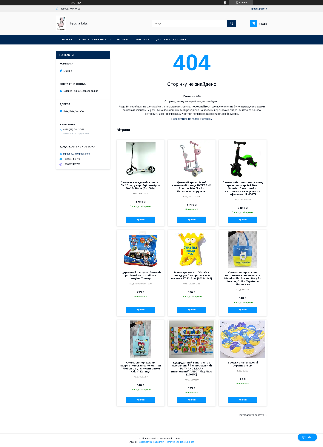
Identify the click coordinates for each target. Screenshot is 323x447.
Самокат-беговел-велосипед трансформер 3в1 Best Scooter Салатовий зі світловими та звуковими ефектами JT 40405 (242, 188)
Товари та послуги (93, 39)
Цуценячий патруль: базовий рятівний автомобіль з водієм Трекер (141, 275)
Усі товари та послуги (251, 415)
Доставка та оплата (171, 39)
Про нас (123, 39)
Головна (65, 39)
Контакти (143, 39)
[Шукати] (231, 23)
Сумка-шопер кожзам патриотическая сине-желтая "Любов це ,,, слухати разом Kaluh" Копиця (140, 367)
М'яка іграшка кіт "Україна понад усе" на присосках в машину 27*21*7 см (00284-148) (191, 275)
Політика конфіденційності (180, 442)
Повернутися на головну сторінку (191, 118)
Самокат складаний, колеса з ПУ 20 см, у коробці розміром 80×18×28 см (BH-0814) (141, 185)
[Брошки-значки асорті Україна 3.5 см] (243, 339)
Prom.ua (179, 438)
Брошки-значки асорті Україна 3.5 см (242, 364)
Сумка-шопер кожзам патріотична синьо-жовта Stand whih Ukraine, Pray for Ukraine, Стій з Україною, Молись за (243, 278)
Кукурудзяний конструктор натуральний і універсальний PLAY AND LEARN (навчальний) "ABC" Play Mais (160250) (191, 368)
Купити (140, 219)
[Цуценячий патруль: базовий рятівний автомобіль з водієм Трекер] (140, 249)
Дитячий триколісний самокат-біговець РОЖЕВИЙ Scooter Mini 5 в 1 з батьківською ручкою (191, 187)
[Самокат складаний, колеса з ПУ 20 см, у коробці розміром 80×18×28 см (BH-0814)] (140, 159)
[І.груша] (61, 29)
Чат (310, 437)
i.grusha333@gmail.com (76, 153)
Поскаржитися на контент (151, 442)
